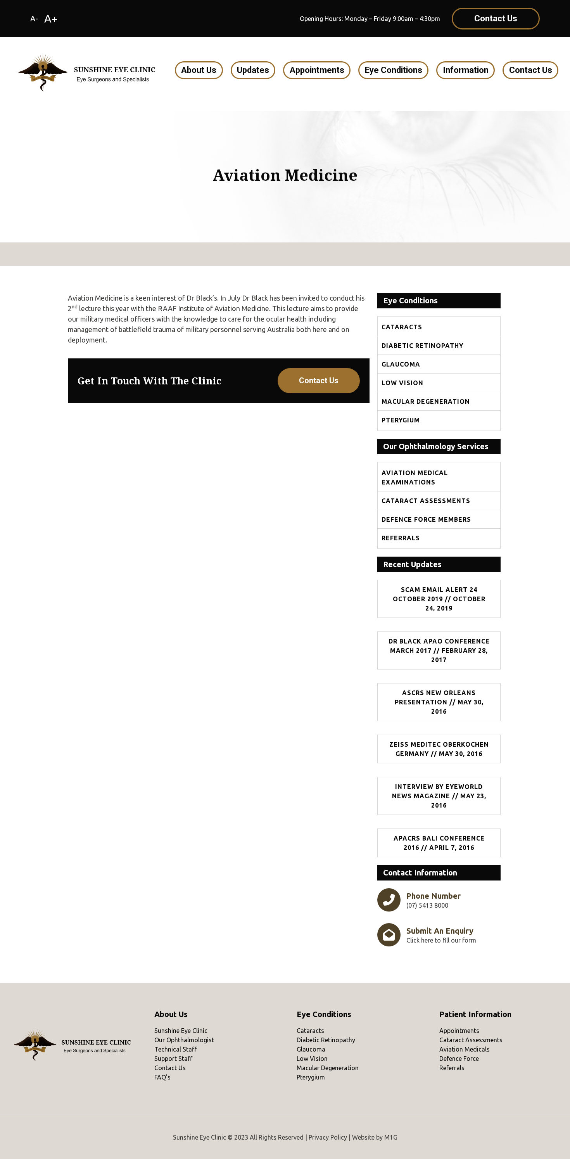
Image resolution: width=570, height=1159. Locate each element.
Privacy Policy (328, 1137)
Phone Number (433, 895)
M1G (390, 1137)
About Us (198, 70)
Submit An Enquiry (439, 930)
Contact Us (530, 70)
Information (466, 70)
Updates (253, 70)
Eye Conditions (393, 70)
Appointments (317, 70)
